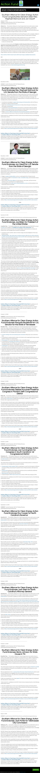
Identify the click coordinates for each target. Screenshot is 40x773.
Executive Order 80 (24, 523)
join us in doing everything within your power (26, 267)
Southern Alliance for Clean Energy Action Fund (11, 1)
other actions (8, 614)
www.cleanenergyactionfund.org (18, 64)
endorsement (9, 398)
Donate (35, 769)
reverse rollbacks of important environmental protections (18, 111)
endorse (3, 227)
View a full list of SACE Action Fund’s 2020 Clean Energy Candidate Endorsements (18, 54)
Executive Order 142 (28, 541)
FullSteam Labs (23, 772)
